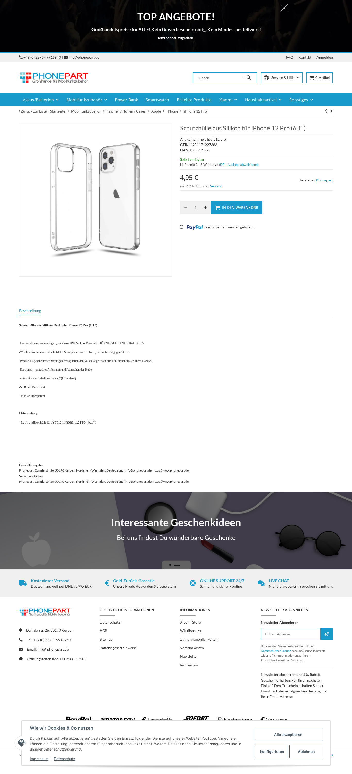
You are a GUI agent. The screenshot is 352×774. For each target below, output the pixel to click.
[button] (281, 77)
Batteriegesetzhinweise (118, 647)
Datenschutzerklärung (276, 651)
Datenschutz (64, 758)
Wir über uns (190, 630)
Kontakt (304, 57)
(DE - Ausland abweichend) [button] (239, 165)
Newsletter (189, 656)
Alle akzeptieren (288, 734)
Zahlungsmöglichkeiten (198, 639)
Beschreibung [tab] (30, 310)
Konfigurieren (272, 751)
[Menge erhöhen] (205, 207)
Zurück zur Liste (34, 111)
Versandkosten (192, 647)
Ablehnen (306, 751)
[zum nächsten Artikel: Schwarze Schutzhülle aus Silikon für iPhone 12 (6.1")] (326, 111)
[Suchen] (249, 78)
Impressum (39, 758)
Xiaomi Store (190, 622)
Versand (216, 186)
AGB (103, 630)
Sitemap (106, 639)
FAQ (289, 57)
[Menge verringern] (185, 207)
